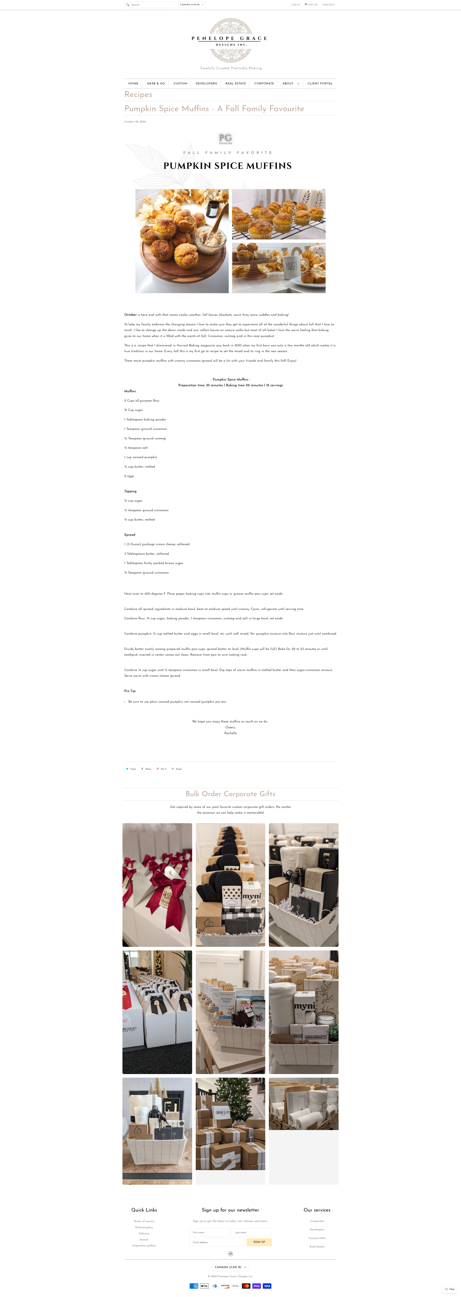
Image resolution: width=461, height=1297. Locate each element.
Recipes (138, 95)
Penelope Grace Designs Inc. (235, 1276)
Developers (206, 83)
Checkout (328, 5)
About (289, 83)
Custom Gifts (317, 1238)
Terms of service (144, 1221)
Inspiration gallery (144, 1245)
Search (144, 1239)
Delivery (144, 1233)
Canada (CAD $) (190, 5)
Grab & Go (156, 83)
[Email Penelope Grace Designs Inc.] (230, 1253)
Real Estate (235, 83)
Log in (296, 5)
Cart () (312, 5)
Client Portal (320, 83)
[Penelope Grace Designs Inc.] (230, 45)
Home (133, 83)
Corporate (264, 83)
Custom (180, 83)
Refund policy (144, 1227)
